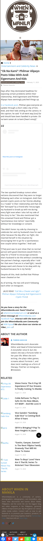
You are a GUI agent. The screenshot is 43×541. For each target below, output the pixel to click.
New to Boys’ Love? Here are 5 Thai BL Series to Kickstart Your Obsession (27, 462)
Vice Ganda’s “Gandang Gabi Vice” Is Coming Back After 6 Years (27, 416)
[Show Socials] (35, 535)
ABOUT (23, 532)
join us (10, 327)
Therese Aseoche (9, 85)
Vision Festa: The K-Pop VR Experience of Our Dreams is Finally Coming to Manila (28, 386)
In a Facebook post (9, 105)
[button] (5, 535)
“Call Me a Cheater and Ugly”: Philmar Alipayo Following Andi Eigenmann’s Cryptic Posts (21, 294)
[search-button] (38, 435)
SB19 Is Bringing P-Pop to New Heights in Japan (27, 429)
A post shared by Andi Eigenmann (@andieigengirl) (21, 185)
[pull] (21, 38)
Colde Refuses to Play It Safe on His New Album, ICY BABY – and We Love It (28, 401)
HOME (5, 532)
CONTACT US (22, 534)
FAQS (32, 534)
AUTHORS (13, 532)
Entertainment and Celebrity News (12, 82)
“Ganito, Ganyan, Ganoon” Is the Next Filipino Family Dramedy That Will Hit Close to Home (28, 447)
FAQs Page (23, 518)
